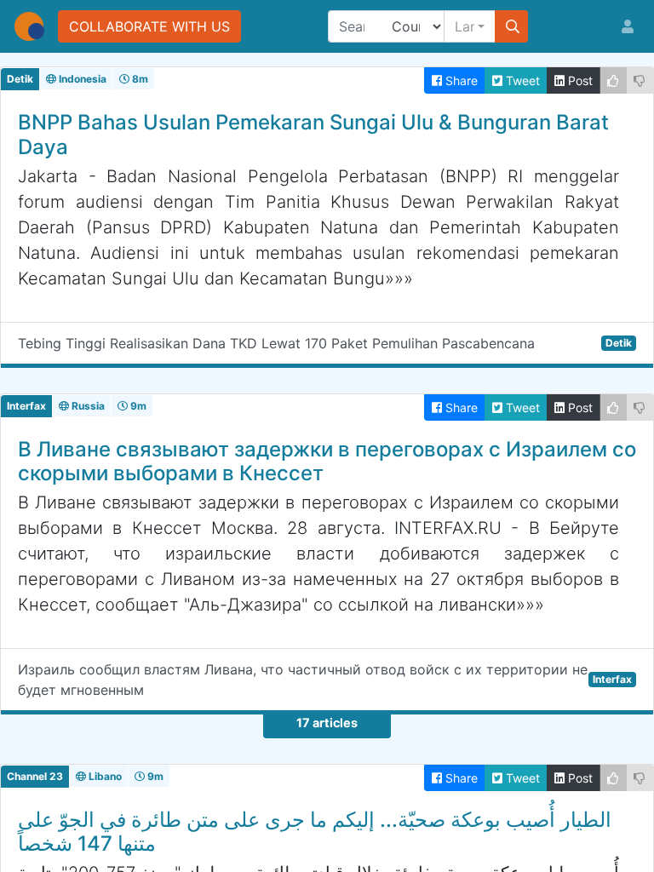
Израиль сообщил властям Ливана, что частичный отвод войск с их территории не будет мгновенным (325, 679)
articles (327, 722)
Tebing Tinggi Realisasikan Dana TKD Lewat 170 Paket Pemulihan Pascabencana (325, 343)
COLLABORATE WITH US (149, 26)
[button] (470, 26)
